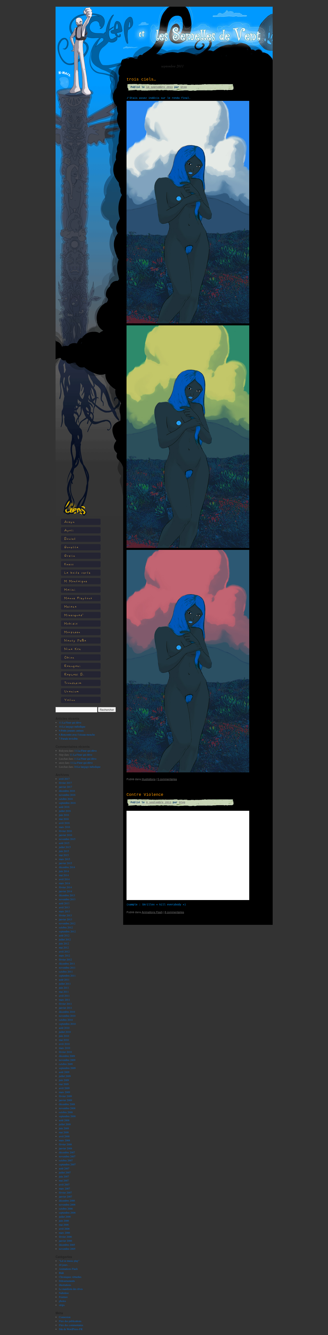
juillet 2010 (65, 1031)
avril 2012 (64, 951)
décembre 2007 (67, 1152)
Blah (61, 1273)
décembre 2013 (67, 895)
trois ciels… (141, 79)
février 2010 (65, 1052)
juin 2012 (64, 943)
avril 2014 (64, 879)
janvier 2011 (65, 1007)
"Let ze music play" (69, 1260)
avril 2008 (64, 1136)
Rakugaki (72, 665)
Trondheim (73, 682)
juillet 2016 (65, 811)
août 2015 (64, 843)
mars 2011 (64, 999)
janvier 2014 (65, 891)
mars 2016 (64, 827)
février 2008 (65, 1144)
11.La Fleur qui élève (70, 722)
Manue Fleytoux (78, 598)
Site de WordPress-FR (71, 1329)
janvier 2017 (65, 786)
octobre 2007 (66, 1160)
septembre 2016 (67, 803)
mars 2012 (64, 955)
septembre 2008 (67, 1116)
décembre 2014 (67, 867)
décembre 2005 (67, 1244)
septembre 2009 (67, 1068)
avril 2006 (64, 1228)
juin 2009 (64, 1080)
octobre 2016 (66, 799)
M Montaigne (75, 581)
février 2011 (65, 1003)
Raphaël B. (74, 674)
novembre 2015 (67, 839)
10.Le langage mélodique (72, 726)
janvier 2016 (65, 835)
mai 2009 (64, 1084)
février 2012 (65, 959)
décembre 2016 (67, 790)
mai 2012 (64, 947)
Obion (69, 657)
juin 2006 (64, 1220)
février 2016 (65, 831)
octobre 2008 (66, 1112)
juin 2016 (64, 815)
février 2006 (65, 1236)
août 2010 (64, 1027)
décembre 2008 (67, 1104)
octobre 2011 (66, 971)
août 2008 (64, 1120)
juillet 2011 (65, 983)
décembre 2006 (67, 1200)
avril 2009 (64, 1088)
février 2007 (65, 1192)
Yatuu (69, 699)
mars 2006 (64, 1232)
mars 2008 (64, 1140)
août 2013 (64, 903)
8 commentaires (174, 912)
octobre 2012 (66, 927)
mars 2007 (64, 1188)
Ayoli (69, 530)
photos (62, 1301)
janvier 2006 (65, 1240)
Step (184, 87)
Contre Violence (145, 794)
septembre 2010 (67, 1023)
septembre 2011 (67, 975)
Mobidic (71, 623)
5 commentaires (167, 779)
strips (62, 1305)
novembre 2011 (67, 967)
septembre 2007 (67, 1164)
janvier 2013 (65, 919)
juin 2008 (64, 1128)
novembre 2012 (67, 923)
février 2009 (65, 1096)
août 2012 (64, 935)
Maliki (70, 589)
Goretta (71, 547)
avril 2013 (64, 907)
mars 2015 (64, 859)
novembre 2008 (67, 1108)
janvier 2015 (65, 863)
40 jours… (64, 1264)
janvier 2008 (65, 1148)
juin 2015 (64, 851)
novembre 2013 (67, 899)
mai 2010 (64, 1040)
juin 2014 (64, 871)
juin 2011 (64, 987)
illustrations (65, 1285)
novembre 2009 (67, 1060)
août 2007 (64, 1168)
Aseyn (69, 521)
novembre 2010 (67, 1015)
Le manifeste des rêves (71, 1289)
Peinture (63, 1297)
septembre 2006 (67, 1212)
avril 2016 (64, 823)
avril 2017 (64, 778)
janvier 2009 (65, 1100)
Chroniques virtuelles (70, 1277)
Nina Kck (72, 649)
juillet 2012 (65, 939)
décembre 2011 (67, 963)
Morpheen (72, 632)
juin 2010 (64, 1036)
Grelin (69, 555)
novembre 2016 (67, 794)
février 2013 (65, 915)
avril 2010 (64, 1044)
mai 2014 (64, 875)
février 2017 (65, 782)
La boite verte (77, 572)
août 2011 (64, 979)
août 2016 (64, 807)
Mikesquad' (74, 615)
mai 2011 (64, 991)
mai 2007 (64, 1180)
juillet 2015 (65, 847)
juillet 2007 (65, 1172)
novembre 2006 (67, 1204)
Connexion (65, 1317)
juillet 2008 (65, 1124)
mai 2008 (64, 1132)
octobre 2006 (66, 1208)
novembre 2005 (67, 1248)
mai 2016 (64, 819)
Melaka (70, 606)
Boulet (70, 538)
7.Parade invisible (68, 738)
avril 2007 (64, 1184)
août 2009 (64, 1072)
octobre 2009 (66, 1064)
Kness (69, 564)
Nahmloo (64, 1293)
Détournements (67, 1281)
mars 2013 (64, 911)
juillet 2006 (65, 1216)
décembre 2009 (67, 1056)
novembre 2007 (67, 1156)
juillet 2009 (65, 1076)
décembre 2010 (67, 1011)
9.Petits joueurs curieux (71, 730)
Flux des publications (70, 1321)
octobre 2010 (66, 1019)
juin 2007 (64, 1176)
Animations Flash (68, 1269)
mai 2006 (64, 1224)
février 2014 (65, 887)
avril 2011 (64, 995)
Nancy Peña (75, 640)
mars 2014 (64, 883)
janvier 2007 (65, 1196)
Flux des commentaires (71, 1325)
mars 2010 (64, 1048)
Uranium (71, 691)
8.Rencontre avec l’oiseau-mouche (77, 734)
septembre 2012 (67, 931)
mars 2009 (64, 1092)
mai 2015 (64, 855)
